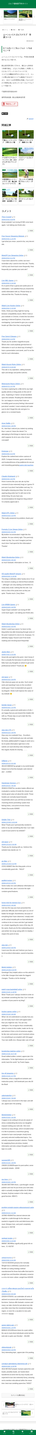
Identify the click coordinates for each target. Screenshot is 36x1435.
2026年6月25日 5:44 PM (9, 1350)
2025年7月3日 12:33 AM (9, 654)
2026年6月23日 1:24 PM (9, 1327)
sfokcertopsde (7, 1347)
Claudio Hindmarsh (8, 476)
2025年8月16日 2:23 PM (9, 707)
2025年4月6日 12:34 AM (9, 283)
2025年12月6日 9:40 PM (9, 948)
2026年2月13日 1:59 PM (9, 1163)
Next (35, 17)
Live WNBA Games (8, 604)
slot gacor (5, 677)
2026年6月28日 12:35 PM (9, 1366)
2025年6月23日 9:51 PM (9, 532)
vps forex (5, 1179)
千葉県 (5, 113)
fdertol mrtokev (7, 967)
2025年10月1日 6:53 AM (9, 763)
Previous (1, 17)
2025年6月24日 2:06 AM (9, 560)
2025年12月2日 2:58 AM (9, 905)
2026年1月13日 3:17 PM (9, 1076)
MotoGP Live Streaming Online (13, 255)
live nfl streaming (8, 1073)
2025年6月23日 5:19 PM (9, 515)
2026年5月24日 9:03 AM (9, 1294)
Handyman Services (9, 783)
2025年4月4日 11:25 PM (9, 239)
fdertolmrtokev (7, 1115)
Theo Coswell (7, 217)
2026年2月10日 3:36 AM (9, 1117)
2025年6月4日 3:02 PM (8, 479)
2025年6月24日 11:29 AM (9, 576)
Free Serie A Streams (9, 336)
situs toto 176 (6, 730)
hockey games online (9, 1011)
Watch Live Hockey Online (11, 305)
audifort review (7, 880)
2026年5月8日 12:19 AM (9, 1241)
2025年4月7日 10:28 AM (9, 367)
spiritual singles (7, 1238)
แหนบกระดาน (7, 1257)
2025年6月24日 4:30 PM (9, 607)
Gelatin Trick (6, 820)
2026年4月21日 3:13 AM (9, 1213)
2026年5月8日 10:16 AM (9, 1260)
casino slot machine (26, 465)
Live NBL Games (8, 280)
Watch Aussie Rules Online (11, 364)
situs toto (5, 945)
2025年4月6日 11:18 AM (9, 308)
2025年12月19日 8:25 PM (9, 970)
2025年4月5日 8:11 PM (8, 258)
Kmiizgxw (5, 451)
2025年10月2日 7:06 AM (9, 785)
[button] (32, 667)
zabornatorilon (7, 1095)
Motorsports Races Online (11, 384)
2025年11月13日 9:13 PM (9, 864)
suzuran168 (6, 1160)
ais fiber (4, 861)
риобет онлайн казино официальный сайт (18, 1207)
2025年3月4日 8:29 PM (8, 219)
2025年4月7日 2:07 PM (8, 386)
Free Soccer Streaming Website (13, 236)
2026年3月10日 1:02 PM (9, 1182)
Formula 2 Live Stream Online (12, 529)
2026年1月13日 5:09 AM (9, 1014)
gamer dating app (8, 1325)
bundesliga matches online (11, 1051)
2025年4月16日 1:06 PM (9, 426)
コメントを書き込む (18, 1395)
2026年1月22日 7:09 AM (9, 1098)
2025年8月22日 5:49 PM (9, 732)
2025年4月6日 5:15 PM (8, 339)
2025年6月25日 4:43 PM (9, 626)
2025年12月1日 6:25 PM (9, 883)
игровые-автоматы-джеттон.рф (14, 1364)
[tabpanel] (10, 16)
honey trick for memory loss (11, 903)
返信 (31, 230)
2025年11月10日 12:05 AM (9, 822)
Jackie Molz (6, 652)
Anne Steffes (6, 423)
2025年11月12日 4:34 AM (9, 844)
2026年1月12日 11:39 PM (9, 992)
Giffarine (5, 761)
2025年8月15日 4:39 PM (9, 679)
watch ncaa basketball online (12, 989)
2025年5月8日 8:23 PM (8, 454)
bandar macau (7, 705)
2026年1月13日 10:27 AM (9, 1054)
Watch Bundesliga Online (11, 557)
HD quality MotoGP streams (11, 574)
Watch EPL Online (8, 513)
